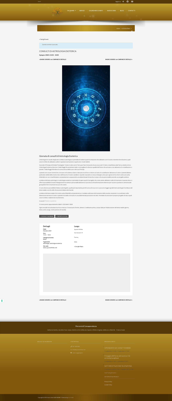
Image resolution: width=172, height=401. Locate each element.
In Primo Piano (126, 28)
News (44, 239)
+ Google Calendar (46, 216)
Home (118, 28)
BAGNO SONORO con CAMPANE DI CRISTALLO (52, 59)
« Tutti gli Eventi (43, 39)
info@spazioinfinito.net (78, 350)
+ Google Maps (78, 246)
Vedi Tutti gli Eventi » (110, 373)
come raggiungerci (77, 353)
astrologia (46, 243)
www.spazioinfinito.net (50, 248)
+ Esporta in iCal (62, 216)
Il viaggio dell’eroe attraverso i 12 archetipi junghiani (117, 357)
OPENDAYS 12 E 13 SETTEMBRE (117, 348)
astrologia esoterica (56, 243)
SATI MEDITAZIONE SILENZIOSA (118, 366)
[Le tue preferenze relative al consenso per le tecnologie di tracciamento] (2, 301)
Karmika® (70, 397)
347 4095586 (76, 346)
